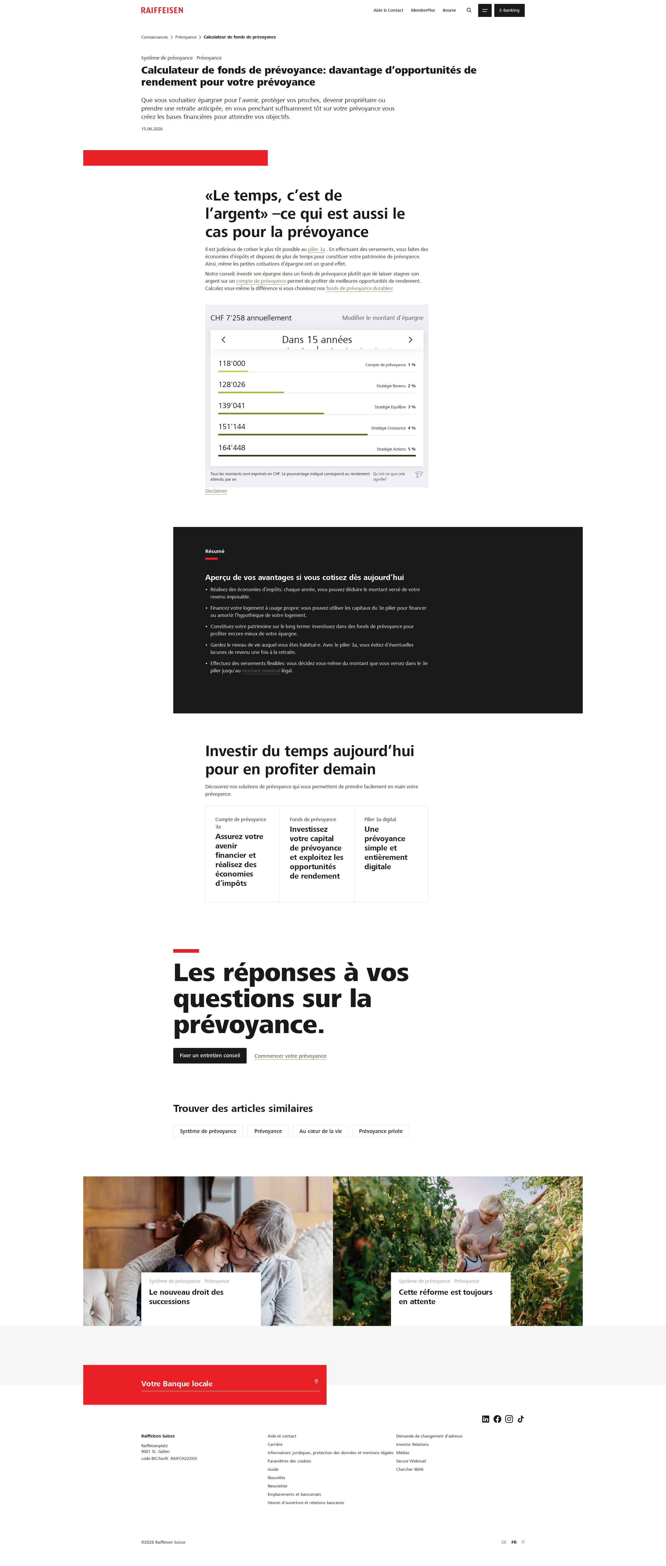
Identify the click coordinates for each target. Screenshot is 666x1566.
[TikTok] (521, 1419)
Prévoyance (268, 1131)
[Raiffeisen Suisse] (162, 10)
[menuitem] (388, 10)
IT (523, 1542)
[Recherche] (469, 10)
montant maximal (261, 671)
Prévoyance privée (381, 1131)
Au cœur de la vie (320, 1131)
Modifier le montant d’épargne (383, 317)
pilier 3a (316, 249)
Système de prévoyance (208, 1131)
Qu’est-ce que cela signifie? (389, 477)
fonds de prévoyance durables (359, 288)
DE (503, 1542)
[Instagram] (509, 1419)
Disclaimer (216, 491)
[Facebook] (497, 1419)
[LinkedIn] (486, 1419)
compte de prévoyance (261, 281)
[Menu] (485, 10)
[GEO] (316, 1381)
